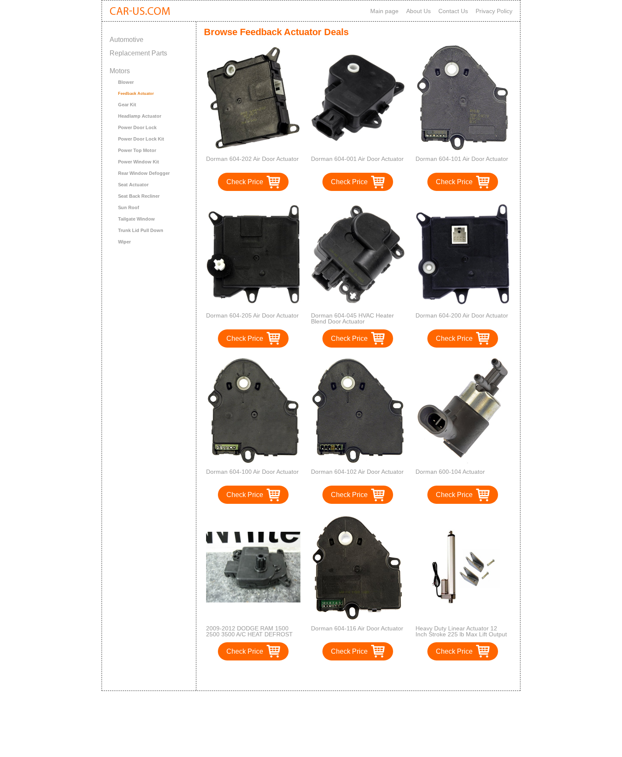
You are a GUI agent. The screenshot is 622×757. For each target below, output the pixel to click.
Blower (126, 82)
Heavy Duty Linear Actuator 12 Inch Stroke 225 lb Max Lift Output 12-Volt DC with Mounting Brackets (462, 634)
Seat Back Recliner (139, 196)
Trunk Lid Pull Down (140, 230)
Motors (120, 71)
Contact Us (453, 11)
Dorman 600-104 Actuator (450, 471)
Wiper (124, 241)
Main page (384, 11)
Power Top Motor (137, 150)
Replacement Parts (138, 53)
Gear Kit (127, 104)
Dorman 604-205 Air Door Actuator (252, 315)
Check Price (244, 181)
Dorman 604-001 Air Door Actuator (357, 158)
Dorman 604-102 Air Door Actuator (357, 471)
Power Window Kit (138, 161)
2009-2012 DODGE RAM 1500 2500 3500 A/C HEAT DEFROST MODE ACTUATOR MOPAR (249, 634)
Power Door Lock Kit (141, 138)
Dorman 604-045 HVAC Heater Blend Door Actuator (352, 318)
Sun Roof (128, 207)
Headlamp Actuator (139, 116)
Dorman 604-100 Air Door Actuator (252, 471)
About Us (418, 11)
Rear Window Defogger (144, 173)
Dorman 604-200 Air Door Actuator (462, 315)
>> (373, 675)
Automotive (126, 39)
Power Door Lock (137, 127)
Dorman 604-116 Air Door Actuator (357, 628)
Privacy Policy (494, 11)
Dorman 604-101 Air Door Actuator (462, 158)
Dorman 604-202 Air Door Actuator (252, 158)
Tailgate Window (136, 218)
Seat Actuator (133, 184)
